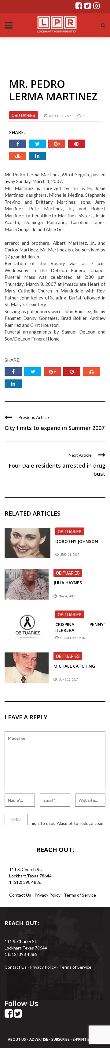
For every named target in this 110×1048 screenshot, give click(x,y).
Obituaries (23, 115)
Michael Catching (74, 666)
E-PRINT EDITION (87, 1039)
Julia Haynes (67, 583)
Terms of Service (80, 895)
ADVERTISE (38, 1039)
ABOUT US (17, 1039)
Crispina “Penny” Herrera (80, 627)
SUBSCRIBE (60, 1039)
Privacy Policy (48, 895)
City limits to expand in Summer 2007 (55, 427)
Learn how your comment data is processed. (46, 829)
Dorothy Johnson (76, 541)
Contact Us (20, 895)
